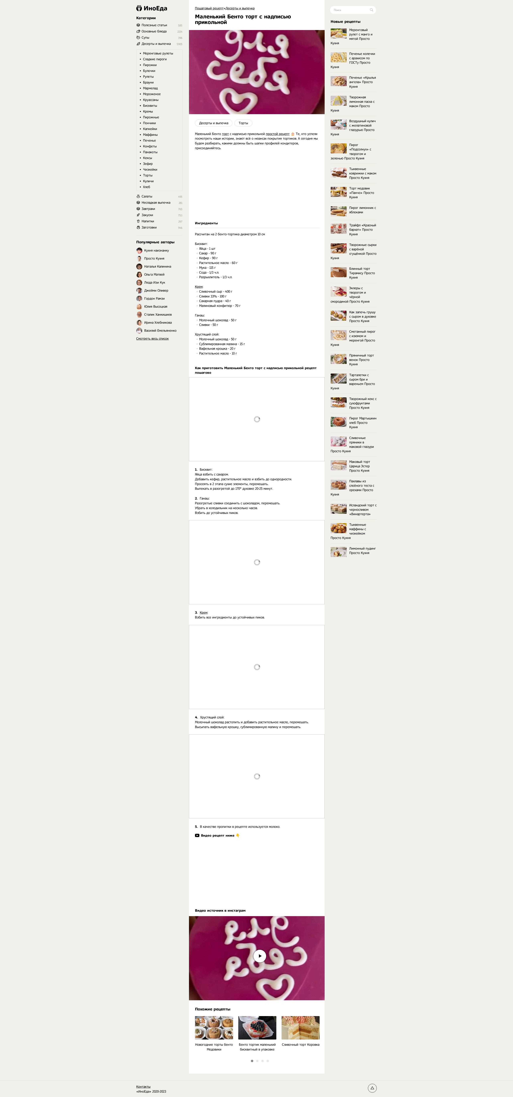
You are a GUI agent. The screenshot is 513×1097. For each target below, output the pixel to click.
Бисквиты (150, 106)
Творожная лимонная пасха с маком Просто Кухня (353, 103)
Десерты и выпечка (213, 123)
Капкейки (150, 129)
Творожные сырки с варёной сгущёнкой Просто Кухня (354, 251)
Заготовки (149, 227)
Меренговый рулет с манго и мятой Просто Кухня (352, 36)
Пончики (149, 123)
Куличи (148, 181)
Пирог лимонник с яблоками (362, 210)
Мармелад (150, 88)
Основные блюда (154, 31)
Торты (243, 123)
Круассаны (151, 100)
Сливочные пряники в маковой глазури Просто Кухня (352, 444)
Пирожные (151, 117)
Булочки (149, 71)
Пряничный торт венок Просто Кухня (361, 360)
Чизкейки (150, 169)
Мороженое (152, 94)
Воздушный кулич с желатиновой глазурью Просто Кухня (353, 127)
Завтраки (148, 209)
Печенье (149, 140)
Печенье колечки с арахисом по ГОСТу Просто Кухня (353, 60)
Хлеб (146, 187)
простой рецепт (278, 134)
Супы (145, 37)
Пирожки (150, 65)
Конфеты (150, 146)
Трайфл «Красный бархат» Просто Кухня (362, 229)
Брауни (148, 82)
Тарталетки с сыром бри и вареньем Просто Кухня (353, 381)
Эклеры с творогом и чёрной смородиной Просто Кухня (350, 294)
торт (225, 134)
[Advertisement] (257, 188)
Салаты (147, 196)
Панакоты (150, 152)
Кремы (148, 111)
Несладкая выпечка (156, 202)
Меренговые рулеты (158, 53)
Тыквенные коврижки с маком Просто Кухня (362, 173)
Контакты (143, 1087)
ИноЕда (155, 8)
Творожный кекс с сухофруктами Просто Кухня (363, 403)
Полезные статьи (154, 25)
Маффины (150, 135)
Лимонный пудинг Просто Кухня (362, 551)
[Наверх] (372, 1088)
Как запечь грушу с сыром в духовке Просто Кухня (362, 316)
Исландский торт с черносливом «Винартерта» (363, 509)
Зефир (148, 164)
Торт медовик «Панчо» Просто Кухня (361, 192)
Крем (199, 287)
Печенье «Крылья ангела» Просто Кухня (362, 82)
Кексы (147, 158)
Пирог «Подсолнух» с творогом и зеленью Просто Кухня (351, 151)
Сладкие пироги (155, 59)
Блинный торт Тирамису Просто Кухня (362, 273)
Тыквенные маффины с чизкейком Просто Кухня (348, 531)
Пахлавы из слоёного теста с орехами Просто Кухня (352, 487)
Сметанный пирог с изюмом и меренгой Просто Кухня (353, 338)
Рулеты (148, 77)
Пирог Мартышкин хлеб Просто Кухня (363, 422)
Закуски (147, 215)
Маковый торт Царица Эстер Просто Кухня (359, 466)
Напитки (148, 221)
